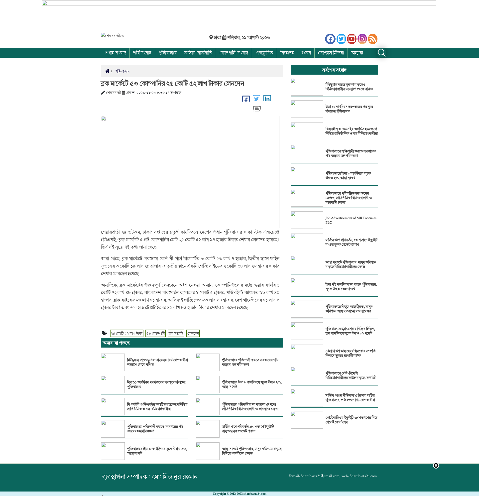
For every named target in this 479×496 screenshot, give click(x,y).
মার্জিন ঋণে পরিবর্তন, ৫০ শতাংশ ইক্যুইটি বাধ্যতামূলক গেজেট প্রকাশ (248, 428)
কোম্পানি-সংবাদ (234, 52)
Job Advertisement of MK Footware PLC (351, 220)
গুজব (306, 52)
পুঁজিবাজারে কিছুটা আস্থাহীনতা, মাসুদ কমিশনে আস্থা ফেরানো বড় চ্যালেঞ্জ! (349, 308)
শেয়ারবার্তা (113, 92)
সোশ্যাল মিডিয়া (331, 52)
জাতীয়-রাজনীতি (198, 52)
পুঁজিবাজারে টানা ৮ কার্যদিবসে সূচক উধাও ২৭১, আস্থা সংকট (157, 451)
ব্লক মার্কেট (176, 333)
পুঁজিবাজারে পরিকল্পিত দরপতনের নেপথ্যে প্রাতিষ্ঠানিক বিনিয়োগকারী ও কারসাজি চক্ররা (250, 406)
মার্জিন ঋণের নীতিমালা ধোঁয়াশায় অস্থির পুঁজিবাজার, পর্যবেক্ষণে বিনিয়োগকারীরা (350, 397)
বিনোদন (287, 52)
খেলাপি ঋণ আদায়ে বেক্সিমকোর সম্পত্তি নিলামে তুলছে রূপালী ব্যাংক (350, 353)
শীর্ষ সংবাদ (142, 52)
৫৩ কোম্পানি (155, 333)
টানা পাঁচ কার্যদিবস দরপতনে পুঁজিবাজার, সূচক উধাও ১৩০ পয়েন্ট (351, 286)
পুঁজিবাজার (168, 52)
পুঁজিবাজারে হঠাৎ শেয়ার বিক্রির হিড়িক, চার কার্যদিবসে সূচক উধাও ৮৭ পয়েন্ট (350, 331)
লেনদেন (193, 333)
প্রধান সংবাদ (115, 52)
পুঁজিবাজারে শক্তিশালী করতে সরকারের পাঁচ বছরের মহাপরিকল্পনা (155, 428)
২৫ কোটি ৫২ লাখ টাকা (126, 333)
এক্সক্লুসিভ (264, 52)
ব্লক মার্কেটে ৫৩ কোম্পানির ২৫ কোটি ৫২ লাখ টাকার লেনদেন (172, 83)
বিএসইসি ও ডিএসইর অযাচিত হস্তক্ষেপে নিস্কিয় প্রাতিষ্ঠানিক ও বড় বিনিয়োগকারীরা (157, 406)
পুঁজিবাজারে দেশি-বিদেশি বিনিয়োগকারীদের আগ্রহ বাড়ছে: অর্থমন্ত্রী (351, 375)
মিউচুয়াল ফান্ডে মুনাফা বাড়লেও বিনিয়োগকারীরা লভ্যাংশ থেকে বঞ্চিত (157, 362)
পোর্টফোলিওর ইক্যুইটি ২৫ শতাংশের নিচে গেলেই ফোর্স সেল (351, 419)
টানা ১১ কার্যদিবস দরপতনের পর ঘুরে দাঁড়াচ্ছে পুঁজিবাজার (156, 384)
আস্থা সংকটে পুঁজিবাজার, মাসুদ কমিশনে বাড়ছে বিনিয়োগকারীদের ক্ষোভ (252, 451)
